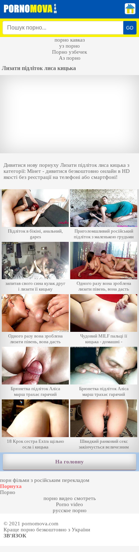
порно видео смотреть (69, 498)
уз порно (69, 46)
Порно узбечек (69, 52)
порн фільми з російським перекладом (44, 480)
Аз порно (70, 58)
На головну (69, 462)
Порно (7, 492)
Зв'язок (15, 535)
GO (129, 28)
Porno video (69, 504)
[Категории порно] (130, 12)
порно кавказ (70, 40)
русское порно (70, 510)
